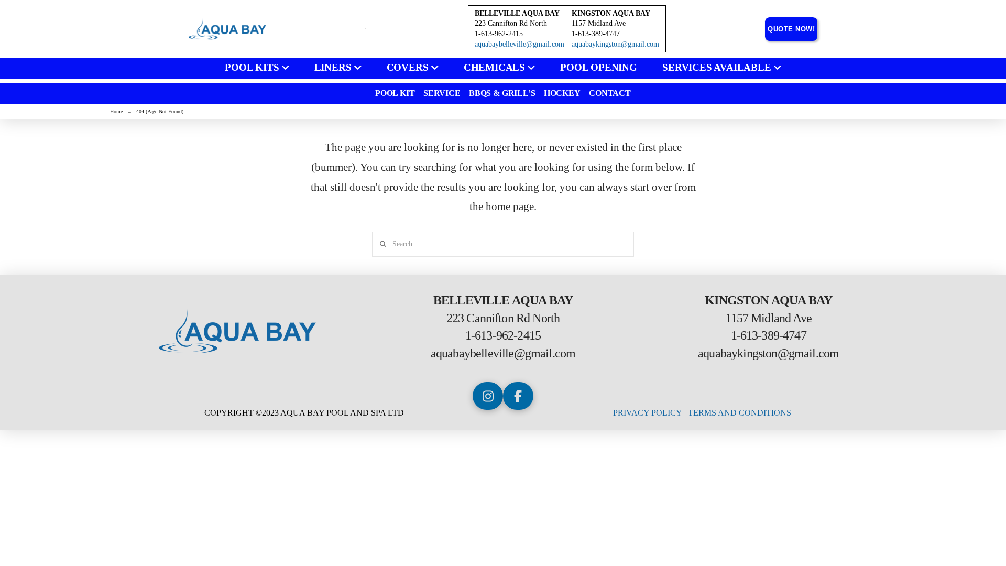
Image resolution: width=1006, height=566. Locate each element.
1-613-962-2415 (503, 335)
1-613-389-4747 (768, 335)
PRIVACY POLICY (647, 412)
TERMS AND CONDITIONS (739, 412)
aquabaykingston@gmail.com (615, 44)
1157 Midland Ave (599, 23)
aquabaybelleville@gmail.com (519, 44)
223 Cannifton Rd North (511, 23)
